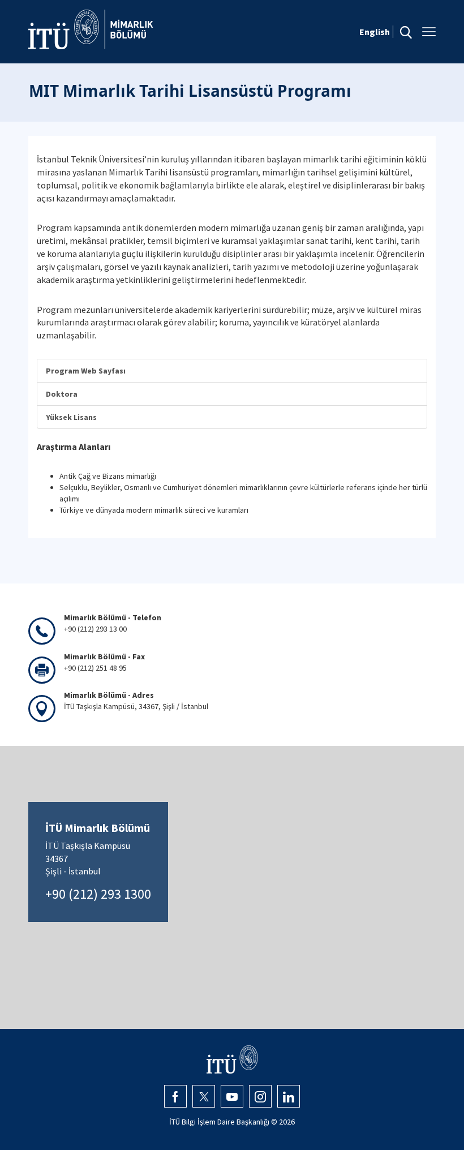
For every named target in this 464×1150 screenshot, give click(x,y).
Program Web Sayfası (86, 371)
